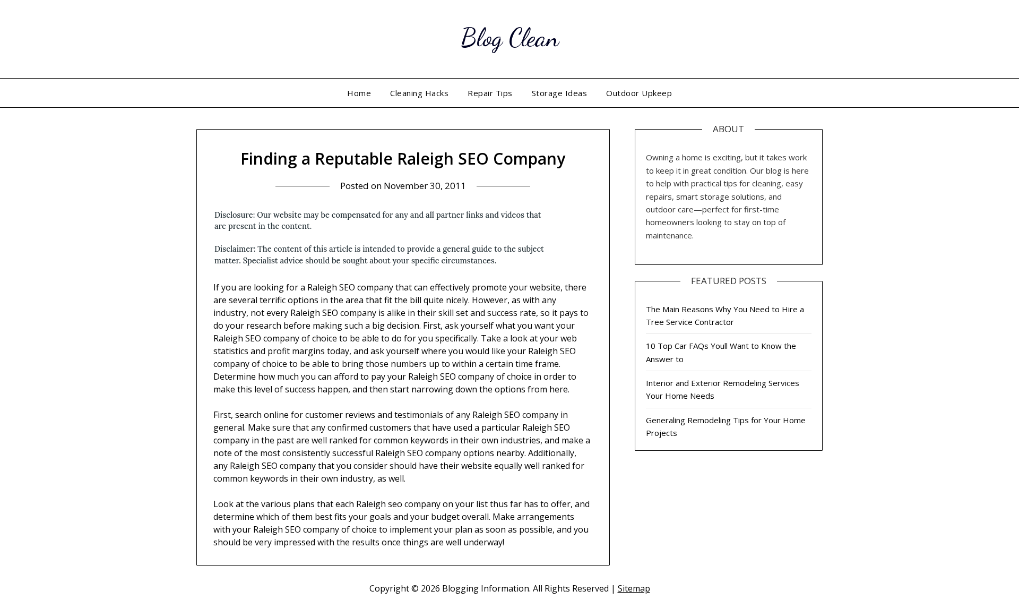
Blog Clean (510, 37)
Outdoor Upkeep (639, 93)
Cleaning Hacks (419, 93)
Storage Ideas (560, 93)
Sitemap (634, 588)
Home (359, 93)
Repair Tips (490, 93)
